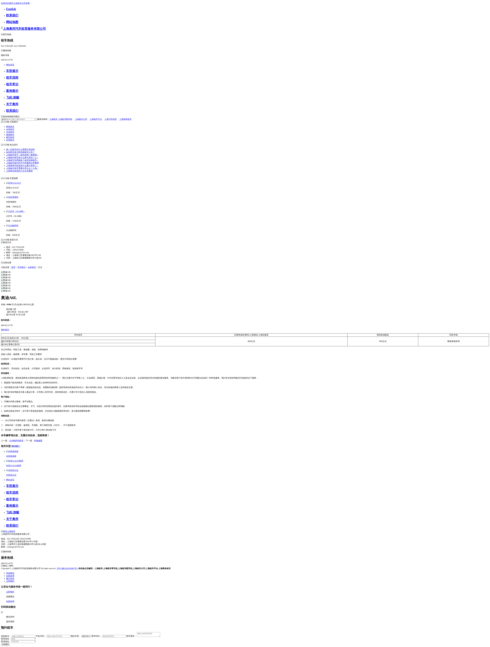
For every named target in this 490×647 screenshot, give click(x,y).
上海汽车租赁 (111, 119)
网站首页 (10, 65)
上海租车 (53, 119)
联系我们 (12, 15)
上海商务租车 (125, 119)
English (11, 9)
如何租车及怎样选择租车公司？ (20, 152)
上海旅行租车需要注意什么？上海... (22, 168)
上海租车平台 (96, 119)
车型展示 (12, 71)
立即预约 (5, 644)
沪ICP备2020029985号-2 (67, 568)
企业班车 (10, 132)
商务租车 (10, 127)
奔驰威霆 (38, 441)
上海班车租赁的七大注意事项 (19, 171)
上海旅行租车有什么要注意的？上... (22, 157)
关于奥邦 (12, 104)
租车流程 (12, 77)
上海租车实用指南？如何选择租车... (22, 160)
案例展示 (12, 90)
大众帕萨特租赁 (16, 441)
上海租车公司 (81, 119)
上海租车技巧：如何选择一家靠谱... (22, 155)
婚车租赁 (10, 137)
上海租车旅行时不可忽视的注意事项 (22, 163)
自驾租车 (10, 140)
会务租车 (10, 129)
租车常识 (12, 84)
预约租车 (5, 330)
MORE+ (15, 446)
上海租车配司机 (65, 119)
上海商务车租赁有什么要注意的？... (22, 165)
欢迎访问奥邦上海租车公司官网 (15, 3)
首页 (13, 267)
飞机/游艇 (12, 97)
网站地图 (12, 22)
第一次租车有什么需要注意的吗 (20, 149)
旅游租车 (10, 135)
